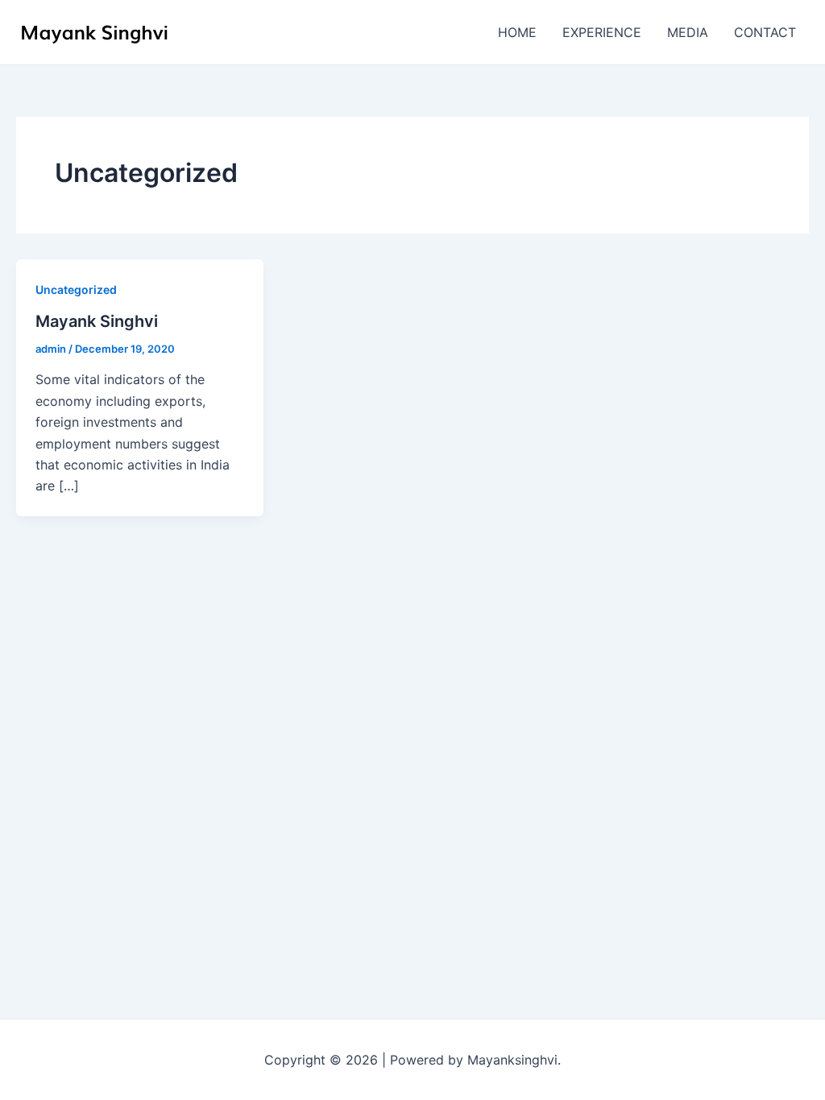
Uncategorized (76, 289)
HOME (517, 32)
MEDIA (687, 32)
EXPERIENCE (601, 32)
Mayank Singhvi (96, 321)
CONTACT (765, 32)
